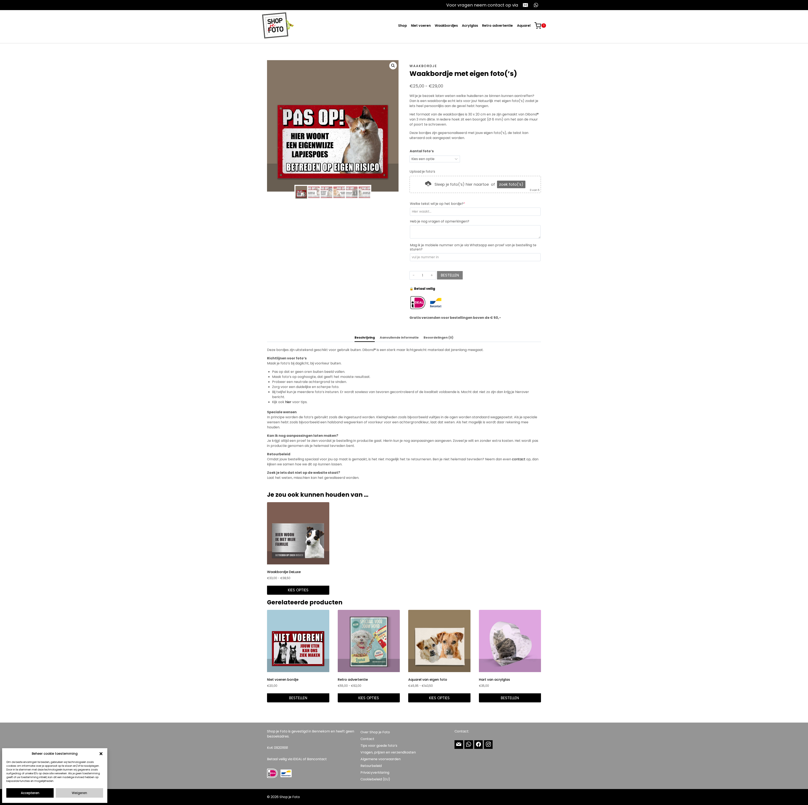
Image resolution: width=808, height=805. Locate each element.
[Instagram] (488, 744)
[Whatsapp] (469, 744)
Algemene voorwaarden (380, 759)
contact (518, 459)
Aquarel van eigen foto (427, 679)
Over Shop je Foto (375, 732)
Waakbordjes (446, 25)
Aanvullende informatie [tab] (399, 337)
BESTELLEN (450, 275)
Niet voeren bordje (282, 679)
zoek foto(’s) (511, 184)
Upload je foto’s (422, 171)
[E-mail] (525, 5)
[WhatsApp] (536, 5)
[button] (101, 754)
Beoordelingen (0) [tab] (438, 337)
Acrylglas (470, 25)
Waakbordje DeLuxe (284, 571)
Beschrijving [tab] (365, 337)
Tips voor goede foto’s (378, 745)
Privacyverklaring (374, 772)
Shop (402, 25)
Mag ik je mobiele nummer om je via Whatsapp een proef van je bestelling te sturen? (473, 247)
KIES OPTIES (298, 590)
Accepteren (30, 793)
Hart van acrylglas (494, 679)
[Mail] (459, 744)
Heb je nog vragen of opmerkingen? (439, 221)
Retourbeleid (371, 765)
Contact (367, 738)
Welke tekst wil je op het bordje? (446, 204)
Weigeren (79, 793)
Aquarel (523, 25)
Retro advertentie (497, 25)
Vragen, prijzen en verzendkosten (388, 752)
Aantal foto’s (422, 151)
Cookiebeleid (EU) (375, 779)
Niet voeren (421, 25)
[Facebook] (479, 744)
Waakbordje (423, 66)
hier (288, 402)
